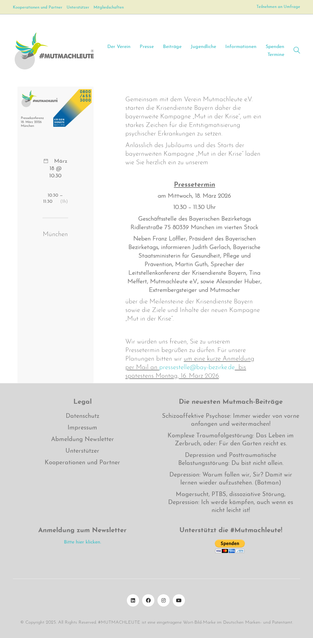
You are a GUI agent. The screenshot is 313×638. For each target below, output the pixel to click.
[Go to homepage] (54, 50)
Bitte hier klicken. (82, 542)
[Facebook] (148, 600)
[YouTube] (179, 600)
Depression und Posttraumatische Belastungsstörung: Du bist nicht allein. (230, 459)
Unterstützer (82, 451)
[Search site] (296, 51)
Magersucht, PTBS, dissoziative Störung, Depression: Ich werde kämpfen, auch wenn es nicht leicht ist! (230, 502)
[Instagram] (163, 600)
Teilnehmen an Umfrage (278, 7)
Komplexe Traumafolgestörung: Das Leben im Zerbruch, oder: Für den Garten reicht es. (231, 440)
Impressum (82, 428)
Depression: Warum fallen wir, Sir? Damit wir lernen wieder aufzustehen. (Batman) (230, 479)
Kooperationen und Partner (82, 463)
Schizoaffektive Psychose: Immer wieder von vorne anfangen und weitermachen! (230, 420)
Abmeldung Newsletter (82, 439)
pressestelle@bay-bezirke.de (197, 367)
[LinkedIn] (133, 600)
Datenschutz (82, 416)
